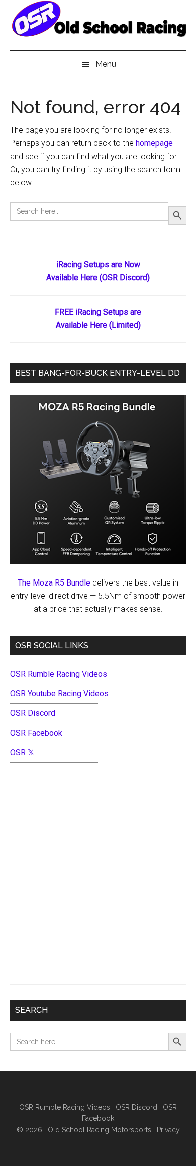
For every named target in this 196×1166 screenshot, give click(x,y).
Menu (105, 64)
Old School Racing (98, 30)
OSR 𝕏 (22, 752)
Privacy (168, 1130)
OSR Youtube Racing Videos (59, 693)
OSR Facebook (36, 733)
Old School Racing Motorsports (99, 1130)
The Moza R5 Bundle (54, 583)
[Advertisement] (98, 876)
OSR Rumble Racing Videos (58, 674)
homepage (154, 143)
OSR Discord (32, 713)
